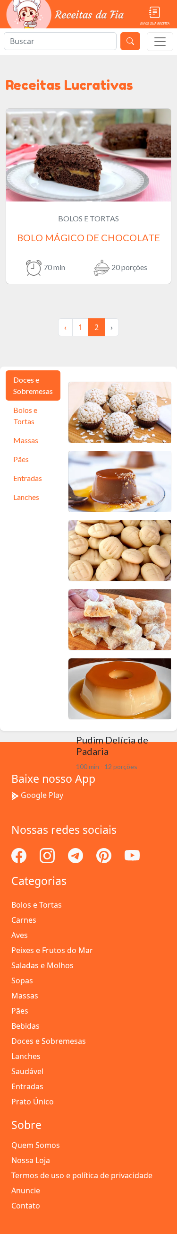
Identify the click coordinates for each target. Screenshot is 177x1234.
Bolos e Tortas (36, 905)
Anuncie (25, 1190)
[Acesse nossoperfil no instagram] (48, 855)
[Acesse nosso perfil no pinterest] (104, 855)
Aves (19, 935)
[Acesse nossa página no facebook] (19, 855)
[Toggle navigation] (160, 41)
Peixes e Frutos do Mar (52, 950)
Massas (24, 995)
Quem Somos (35, 1145)
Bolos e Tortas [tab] (25, 415)
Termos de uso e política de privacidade (81, 1175)
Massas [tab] (25, 440)
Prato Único (32, 1101)
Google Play (42, 795)
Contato (25, 1205)
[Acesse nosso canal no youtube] (132, 855)
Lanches (26, 1056)
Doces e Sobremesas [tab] (33, 385)
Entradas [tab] (27, 477)
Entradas (27, 1086)
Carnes (23, 920)
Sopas (22, 980)
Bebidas (25, 1026)
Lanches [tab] (26, 496)
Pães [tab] (21, 459)
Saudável (27, 1071)
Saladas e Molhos (42, 965)
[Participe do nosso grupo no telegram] (76, 855)
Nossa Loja (30, 1160)
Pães (19, 1011)
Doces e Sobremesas (48, 1041)
